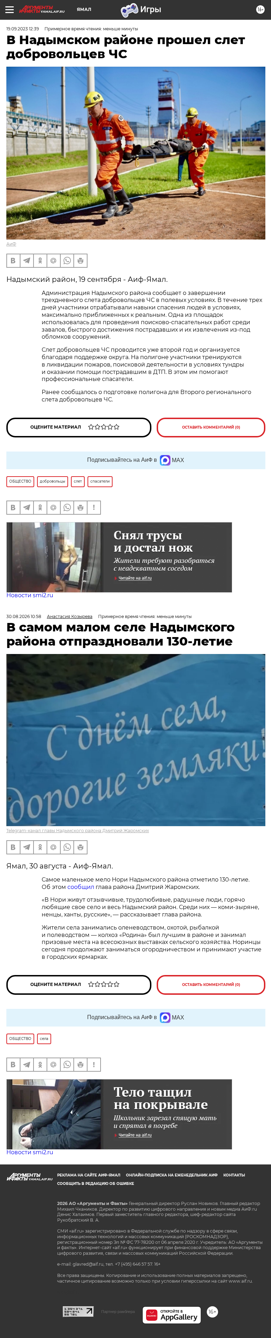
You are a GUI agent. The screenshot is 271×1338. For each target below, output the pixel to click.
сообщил (81, 887)
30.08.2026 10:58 (23, 616)
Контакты (234, 1175)
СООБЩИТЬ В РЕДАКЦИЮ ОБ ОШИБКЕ (95, 1183)
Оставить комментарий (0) (211, 427)
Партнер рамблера (118, 1311)
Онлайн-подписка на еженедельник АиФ (172, 1175)
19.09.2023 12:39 (22, 28)
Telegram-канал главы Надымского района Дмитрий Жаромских (77, 830)
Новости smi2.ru (29, 595)
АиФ (11, 244)
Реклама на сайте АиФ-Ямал (88, 1175)
